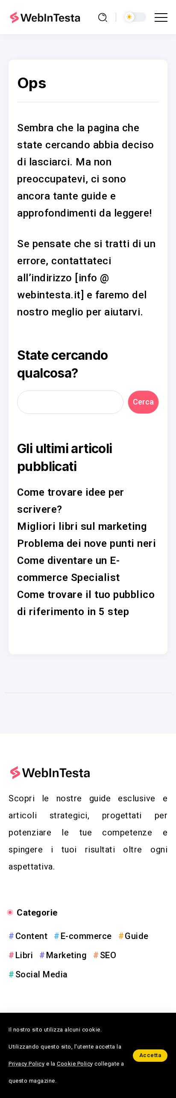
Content (31, 936)
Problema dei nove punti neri (86, 543)
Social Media (41, 974)
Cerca (143, 401)
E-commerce (86, 936)
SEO (108, 955)
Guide (137, 936)
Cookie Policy (75, 1063)
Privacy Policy (26, 1063)
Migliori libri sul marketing (82, 526)
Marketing (66, 955)
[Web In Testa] (46, 17)
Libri (24, 955)
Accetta (150, 1055)
